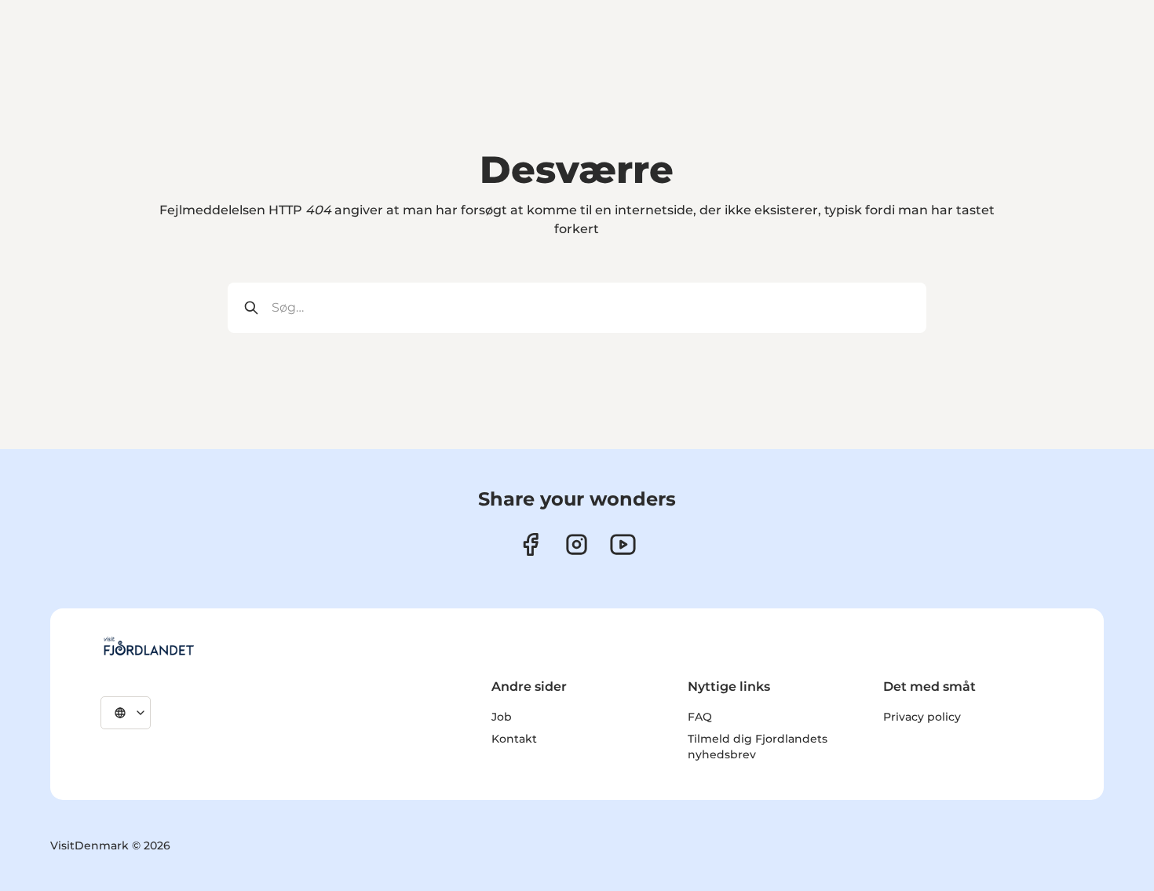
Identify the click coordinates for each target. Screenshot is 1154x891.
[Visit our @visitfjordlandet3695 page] (623, 544)
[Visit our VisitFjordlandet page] (530, 544)
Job (501, 717)
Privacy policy (922, 717)
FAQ (700, 717)
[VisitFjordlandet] (148, 646)
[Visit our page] (576, 544)
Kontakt (514, 739)
